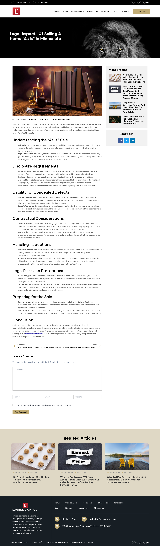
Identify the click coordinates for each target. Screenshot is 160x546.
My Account (103, 503)
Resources (105, 11)
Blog (115, 11)
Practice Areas (77, 11)
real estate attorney (34, 334)
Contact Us (118, 503)
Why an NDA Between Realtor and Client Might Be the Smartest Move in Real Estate (134, 107)
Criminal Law (92, 11)
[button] (120, 140)
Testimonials (125, 11)
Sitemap (68, 508)
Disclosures (99, 508)
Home (57, 11)
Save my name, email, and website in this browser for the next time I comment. (44, 405)
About (65, 11)
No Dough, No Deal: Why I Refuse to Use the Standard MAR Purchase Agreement (31, 480)
